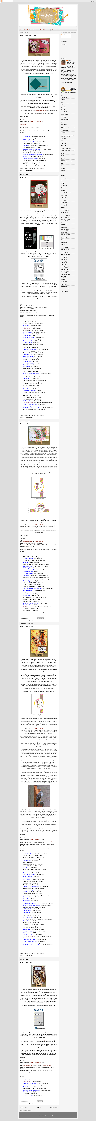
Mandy (69, 60)
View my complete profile (66, 82)
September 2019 (64, 274)
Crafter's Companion (43, 307)
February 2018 (64, 287)
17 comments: (32, 168)
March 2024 (63, 205)
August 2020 (63, 256)
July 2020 (63, 257)
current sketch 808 (29, 472)
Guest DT (63, 158)
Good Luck (63, 157)
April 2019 (63, 282)
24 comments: (32, 618)
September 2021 (64, 234)
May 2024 (63, 202)
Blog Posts (22, 29)
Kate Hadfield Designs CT (66, 161)
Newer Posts (24, 1107)
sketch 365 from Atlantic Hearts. (38, 251)
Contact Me (60, 29)
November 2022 (64, 215)
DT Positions (63, 132)
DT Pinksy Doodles (65, 130)
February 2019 (64, 286)
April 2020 (63, 262)
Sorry (62, 180)
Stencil (62, 183)
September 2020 (64, 254)
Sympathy (63, 187)
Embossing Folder (65, 141)
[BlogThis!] (39, 168)
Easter (62, 140)
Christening (63, 107)
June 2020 (63, 259)
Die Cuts (26, 170)
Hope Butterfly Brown (26, 962)
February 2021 (64, 246)
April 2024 (63, 204)
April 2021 (63, 242)
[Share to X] (40, 168)
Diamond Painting (65, 119)
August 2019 (63, 276)
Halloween (63, 160)
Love (62, 163)
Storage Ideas (64, 185)
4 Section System (64, 97)
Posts (63, 34)
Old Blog (54, 29)
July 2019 (63, 277)
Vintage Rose (34, 307)
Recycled (63, 175)
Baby (62, 102)
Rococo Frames (36, 123)
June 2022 (63, 224)
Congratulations (64, 114)
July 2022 (63, 222)
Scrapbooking (64, 178)
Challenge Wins (31, 29)
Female (62, 146)
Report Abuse (64, 291)
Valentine (63, 190)
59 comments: (32, 953)
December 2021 (64, 229)
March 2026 (63, 197)
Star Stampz (42, 213)
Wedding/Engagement (66, 192)
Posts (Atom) (29, 1110)
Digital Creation (64, 124)
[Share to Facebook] (42, 168)
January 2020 (64, 267)
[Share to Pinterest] (43, 168)
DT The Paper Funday (66, 136)
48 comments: (32, 415)
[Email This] (38, 168)
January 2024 (64, 209)
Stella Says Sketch (40, 472)
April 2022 (63, 227)
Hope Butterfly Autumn (26, 626)
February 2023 (64, 210)
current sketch (36, 1005)
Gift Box (62, 153)
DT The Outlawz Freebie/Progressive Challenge (67, 134)
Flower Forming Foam (66, 148)
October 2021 (64, 232)
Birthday (62, 104)
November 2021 (64, 230)
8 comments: (32, 1101)
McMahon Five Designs (40, 110)
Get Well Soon (64, 151)
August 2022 (63, 220)
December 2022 (64, 214)
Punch (35, 620)
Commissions (64, 112)
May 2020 (63, 261)
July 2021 (63, 237)
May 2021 (63, 241)
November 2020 (64, 251)
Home (39, 1107)
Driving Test (63, 126)
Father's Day (63, 145)
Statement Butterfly (27, 123)
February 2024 (64, 207)
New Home (63, 168)
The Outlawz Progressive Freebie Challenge (35, 210)
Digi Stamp (30, 170)
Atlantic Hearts (45, 1005)
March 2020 (63, 264)
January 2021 (64, 247)
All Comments (65, 37)
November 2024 (64, 199)
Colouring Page (64, 111)
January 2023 (64, 212)
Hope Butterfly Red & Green (28, 35)
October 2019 (64, 272)
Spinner (62, 182)
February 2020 (64, 266)
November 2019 (64, 271)
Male (62, 165)
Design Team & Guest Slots (43, 29)
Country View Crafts (28, 143)
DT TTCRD (63, 138)
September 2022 (64, 219)
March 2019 (63, 284)
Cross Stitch (63, 117)
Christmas (63, 109)
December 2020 (64, 249)
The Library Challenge (28, 936)
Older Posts (53, 1107)
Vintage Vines (26, 307)
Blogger (56, 1115)
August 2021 (63, 235)
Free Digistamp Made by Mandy (68, 150)
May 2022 (63, 225)
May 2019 (63, 281)
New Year (63, 170)
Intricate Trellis (36, 1065)
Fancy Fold (63, 143)
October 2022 (64, 217)
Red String (23, 177)
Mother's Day (64, 167)
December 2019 (64, 269)
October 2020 (64, 252)
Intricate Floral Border (38, 841)
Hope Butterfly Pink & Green (28, 424)
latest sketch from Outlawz (34, 94)
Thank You (63, 188)
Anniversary (63, 99)
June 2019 (63, 279)
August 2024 (63, 200)
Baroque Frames (45, 123)
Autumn (62, 101)
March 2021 (63, 244)
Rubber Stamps (64, 177)
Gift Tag (62, 155)
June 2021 (63, 239)
